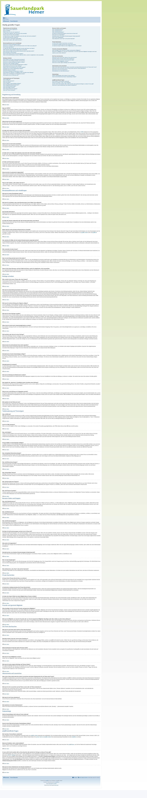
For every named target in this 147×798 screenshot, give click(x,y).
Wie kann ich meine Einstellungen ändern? (12, 44)
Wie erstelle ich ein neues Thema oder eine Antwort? (14, 59)
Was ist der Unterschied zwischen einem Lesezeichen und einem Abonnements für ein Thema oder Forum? (74, 67)
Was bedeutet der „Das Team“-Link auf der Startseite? (63, 38)
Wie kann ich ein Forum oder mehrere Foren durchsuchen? (64, 57)
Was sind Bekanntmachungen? (9, 86)
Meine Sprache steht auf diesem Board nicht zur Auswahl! (15, 49)
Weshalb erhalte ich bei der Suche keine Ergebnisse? (63, 58)
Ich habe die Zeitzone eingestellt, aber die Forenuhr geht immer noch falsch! (18, 48)
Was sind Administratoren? (57, 29)
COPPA (82, 132)
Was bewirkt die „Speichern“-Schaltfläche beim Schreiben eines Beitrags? (18, 72)
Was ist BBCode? (6, 79)
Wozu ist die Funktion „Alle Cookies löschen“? (12, 39)
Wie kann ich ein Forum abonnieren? (59, 69)
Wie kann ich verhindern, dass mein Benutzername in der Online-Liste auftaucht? (20, 45)
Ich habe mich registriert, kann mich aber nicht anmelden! (15, 33)
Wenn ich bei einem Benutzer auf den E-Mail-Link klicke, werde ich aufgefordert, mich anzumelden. (23, 54)
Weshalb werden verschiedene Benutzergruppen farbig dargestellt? (66, 36)
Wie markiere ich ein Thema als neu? (10, 75)
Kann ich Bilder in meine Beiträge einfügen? (12, 83)
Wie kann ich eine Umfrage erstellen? (11, 63)
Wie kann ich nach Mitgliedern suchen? (60, 61)
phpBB (47, 780)
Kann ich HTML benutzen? (8, 80)
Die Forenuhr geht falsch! (8, 47)
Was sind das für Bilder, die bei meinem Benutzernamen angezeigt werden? (18, 51)
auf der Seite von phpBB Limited (43, 737)
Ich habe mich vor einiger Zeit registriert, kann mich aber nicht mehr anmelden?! (19, 36)
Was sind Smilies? (7, 82)
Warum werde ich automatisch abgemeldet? (12, 38)
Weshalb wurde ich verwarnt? (9, 69)
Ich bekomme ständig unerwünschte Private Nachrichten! (64, 44)
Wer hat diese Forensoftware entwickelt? (60, 81)
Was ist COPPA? (6, 30)
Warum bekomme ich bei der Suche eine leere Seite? (63, 59)
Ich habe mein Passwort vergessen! (10, 37)
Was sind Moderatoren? (57, 30)
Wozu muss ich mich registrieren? (10, 29)
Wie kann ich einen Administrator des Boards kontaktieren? (64, 85)
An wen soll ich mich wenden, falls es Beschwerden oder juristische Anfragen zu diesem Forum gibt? (73, 83)
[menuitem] (4, 17)
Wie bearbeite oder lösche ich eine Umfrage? (12, 65)
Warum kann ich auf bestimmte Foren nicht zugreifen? (14, 67)
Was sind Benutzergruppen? (58, 32)
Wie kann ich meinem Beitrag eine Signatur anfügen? (14, 62)
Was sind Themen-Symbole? (9, 90)
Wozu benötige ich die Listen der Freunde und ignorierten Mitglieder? (66, 50)
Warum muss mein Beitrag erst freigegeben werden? (14, 73)
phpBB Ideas (71, 744)
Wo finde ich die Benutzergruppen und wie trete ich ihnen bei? (65, 33)
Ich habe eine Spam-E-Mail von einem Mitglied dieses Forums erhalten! (66, 45)
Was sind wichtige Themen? (9, 87)
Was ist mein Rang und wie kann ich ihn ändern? (13, 53)
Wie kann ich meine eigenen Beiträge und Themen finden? (64, 62)
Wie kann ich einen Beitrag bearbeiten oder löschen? (14, 60)
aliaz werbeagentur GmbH (51, 783)
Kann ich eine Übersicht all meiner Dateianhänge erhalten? (64, 76)
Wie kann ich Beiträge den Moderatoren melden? (13, 71)
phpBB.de (94, 232)
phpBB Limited (84, 232)
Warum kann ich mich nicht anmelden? (11, 34)
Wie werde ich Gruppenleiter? (58, 34)
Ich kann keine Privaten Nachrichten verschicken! (62, 43)
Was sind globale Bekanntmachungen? (11, 84)
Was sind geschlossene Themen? (10, 88)
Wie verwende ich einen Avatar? (9, 52)
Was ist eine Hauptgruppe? (57, 37)
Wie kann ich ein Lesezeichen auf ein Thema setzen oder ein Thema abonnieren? (69, 68)
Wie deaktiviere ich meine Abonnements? (60, 70)
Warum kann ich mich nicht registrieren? (11, 32)
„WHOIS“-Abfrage (11, 755)
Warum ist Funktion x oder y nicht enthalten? (61, 82)
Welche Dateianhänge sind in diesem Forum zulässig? (63, 75)
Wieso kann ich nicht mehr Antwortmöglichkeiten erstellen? (15, 64)
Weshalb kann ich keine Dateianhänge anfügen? (13, 68)
